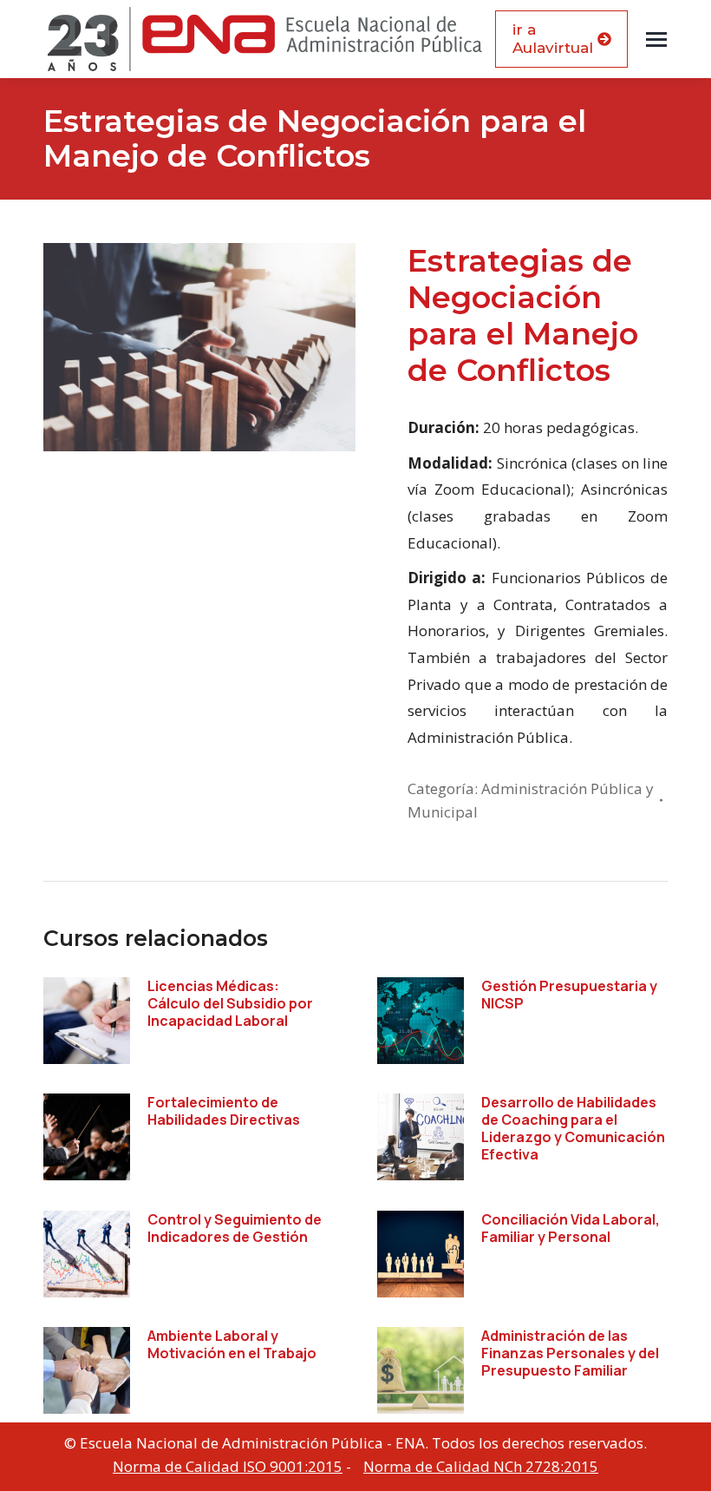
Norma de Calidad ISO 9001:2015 (227, 1466)
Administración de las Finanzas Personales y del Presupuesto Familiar (570, 1353)
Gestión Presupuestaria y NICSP (569, 994)
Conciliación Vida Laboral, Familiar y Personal (570, 1228)
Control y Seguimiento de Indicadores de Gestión (234, 1228)
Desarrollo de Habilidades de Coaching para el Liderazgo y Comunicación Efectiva (573, 1128)
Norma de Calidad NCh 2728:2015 (480, 1466)
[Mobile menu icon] (656, 39)
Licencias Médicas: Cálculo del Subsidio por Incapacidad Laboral (230, 1003)
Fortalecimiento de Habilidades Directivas (223, 1111)
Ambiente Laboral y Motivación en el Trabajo (231, 1344)
